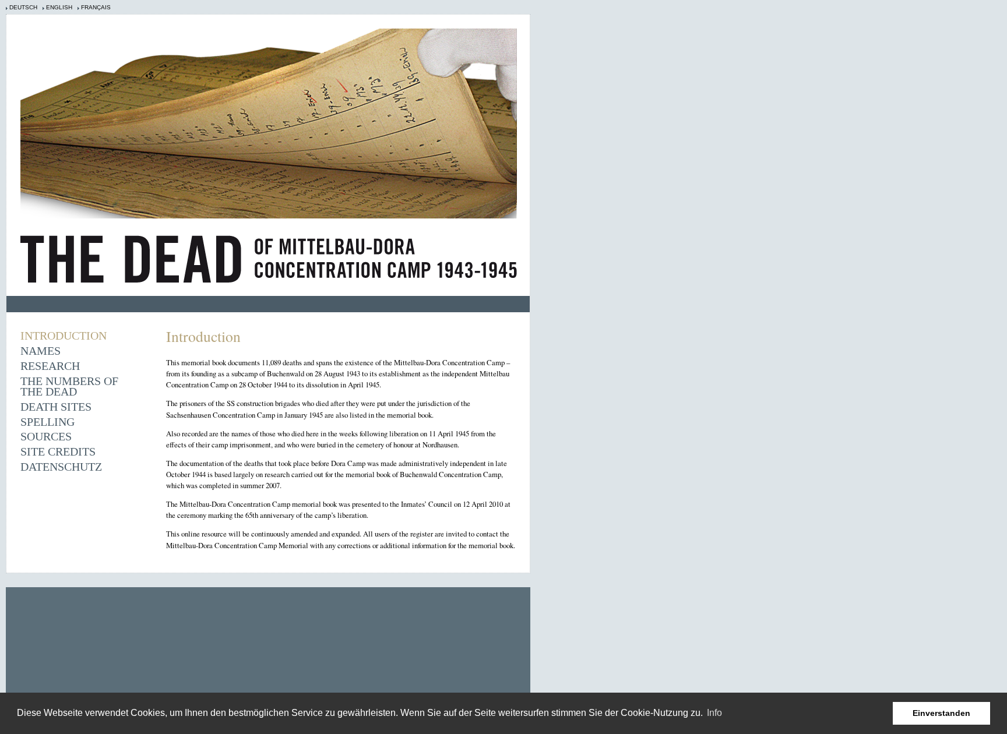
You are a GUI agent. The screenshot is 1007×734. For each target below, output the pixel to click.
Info (714, 713)
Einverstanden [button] (941, 713)
